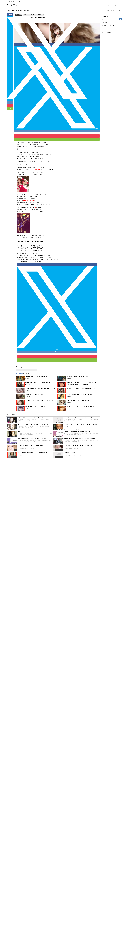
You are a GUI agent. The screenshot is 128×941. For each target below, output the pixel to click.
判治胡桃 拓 (33, 14)
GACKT (110, 0)
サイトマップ (111, 5)
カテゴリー (104, 25)
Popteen (20, 14)
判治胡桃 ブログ (41, 14)
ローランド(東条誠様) (117, 0)
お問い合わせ (118, 5)
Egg (16, 14)
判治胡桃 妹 (26, 14)
